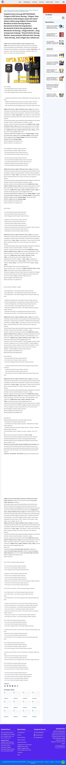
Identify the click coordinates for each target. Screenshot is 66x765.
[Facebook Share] (7, 686)
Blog (18, 754)
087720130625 (40, 732)
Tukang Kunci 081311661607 (49, 49)
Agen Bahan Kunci (22, 742)
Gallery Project (49, 2)
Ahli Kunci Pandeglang (19, 10)
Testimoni (41, 2)
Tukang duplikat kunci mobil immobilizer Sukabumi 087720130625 (52, 71)
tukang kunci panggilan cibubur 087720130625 (52, 55)
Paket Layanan (21, 739)
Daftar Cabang (21, 737)
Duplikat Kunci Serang (23, 11)
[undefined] (8, 694)
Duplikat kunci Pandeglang (13, 11)
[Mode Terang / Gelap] (64, 2)
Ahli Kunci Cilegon (10, 10)
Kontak (57, 2)
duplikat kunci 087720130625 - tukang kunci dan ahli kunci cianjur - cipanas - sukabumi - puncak (35, 761)
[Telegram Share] (10, 686)
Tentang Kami (26, 2)
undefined (6, 698)
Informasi (34, 2)
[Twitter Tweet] (5, 686)
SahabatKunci (39, 735)
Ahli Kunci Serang (28, 10)
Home (19, 2)
